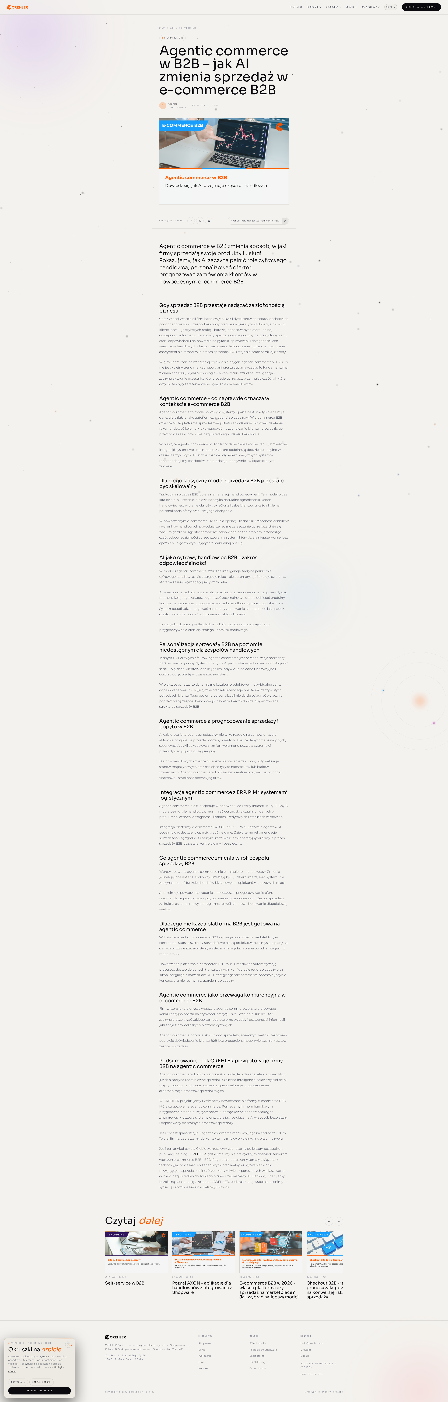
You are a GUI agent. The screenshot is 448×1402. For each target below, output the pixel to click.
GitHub (304, 1355)
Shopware (313, 7)
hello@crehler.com (312, 1343)
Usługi (350, 7)
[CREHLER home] (17, 7)
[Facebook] (191, 220)
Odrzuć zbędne (41, 1382)
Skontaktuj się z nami (421, 7)
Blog (172, 28)
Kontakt (203, 1368)
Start (162, 28)
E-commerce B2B (172, 38)
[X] (200, 220)
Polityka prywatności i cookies (318, 1365)
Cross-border (257, 1355)
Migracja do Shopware (263, 1349)
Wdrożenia (332, 7)
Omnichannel (258, 1368)
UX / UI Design (258, 1362)
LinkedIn (305, 1349)
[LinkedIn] (208, 220)
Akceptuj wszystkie (39, 1390)
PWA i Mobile (258, 1343)
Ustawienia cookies (311, 1374)
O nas (201, 1362)
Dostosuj (17, 1382)
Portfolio (296, 7)
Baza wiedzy (369, 7)
